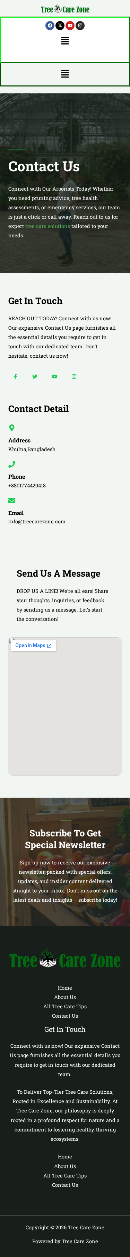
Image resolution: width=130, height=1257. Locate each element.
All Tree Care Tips (65, 1006)
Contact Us (65, 1015)
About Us (65, 997)
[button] (65, 41)
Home (65, 987)
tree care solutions (47, 226)
